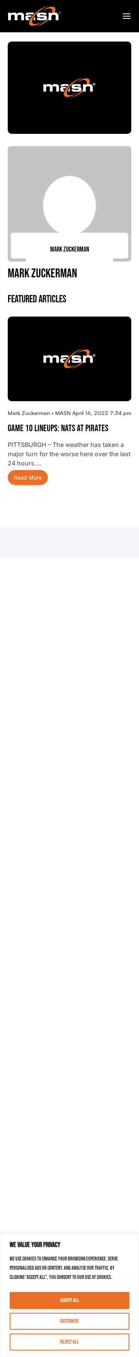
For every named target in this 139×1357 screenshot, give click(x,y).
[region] (69, 1295)
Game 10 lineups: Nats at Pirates (58, 428)
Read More (28, 477)
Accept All (69, 1300)
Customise (69, 1321)
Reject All (69, 1342)
